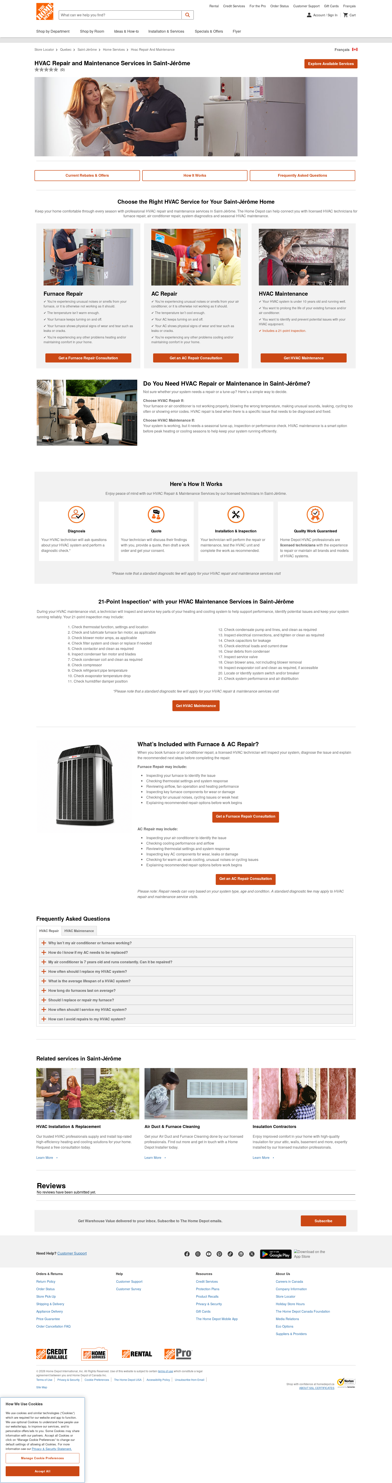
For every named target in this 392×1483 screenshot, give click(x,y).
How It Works (195, 175)
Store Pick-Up (46, 1296)
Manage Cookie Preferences (42, 1458)
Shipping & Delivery (50, 1304)
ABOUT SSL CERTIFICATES (316, 1388)
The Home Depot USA (128, 1380)
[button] (188, 14)
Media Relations (287, 1318)
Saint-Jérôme (87, 49)
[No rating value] (47, 69)
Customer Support (306, 6)
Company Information (291, 1289)
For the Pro (258, 6)
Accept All (43, 1471)
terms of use (165, 1371)
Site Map (41, 1387)
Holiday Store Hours (290, 1304)
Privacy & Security (209, 1304)
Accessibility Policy (158, 1380)
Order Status (279, 6)
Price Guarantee (48, 1318)
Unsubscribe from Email (189, 1380)
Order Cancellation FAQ (53, 1326)
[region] (42, 1440)
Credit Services (234, 6)
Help (119, 1273)
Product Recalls (207, 1296)
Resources (204, 1273)
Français (349, 6)
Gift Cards (331, 6)
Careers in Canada (289, 1281)
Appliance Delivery (49, 1311)
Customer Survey (128, 1289)
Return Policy (45, 1281)
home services (114, 49)
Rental (214, 6)
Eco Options (284, 1326)
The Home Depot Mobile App (217, 1318)
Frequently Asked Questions (302, 175)
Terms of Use (44, 1380)
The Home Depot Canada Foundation (303, 1311)
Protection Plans (207, 1289)
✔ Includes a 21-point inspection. (282, 330)
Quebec (65, 49)
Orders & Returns (49, 1273)
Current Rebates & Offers (87, 175)
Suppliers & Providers (291, 1333)
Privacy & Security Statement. (52, 1449)
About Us (283, 1273)
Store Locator (44, 49)
